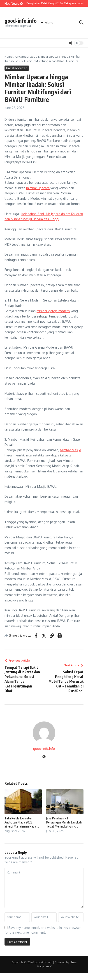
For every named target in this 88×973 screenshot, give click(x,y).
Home (9, 56)
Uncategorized (25, 56)
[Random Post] (70, 43)
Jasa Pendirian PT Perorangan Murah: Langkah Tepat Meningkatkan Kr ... (64, 822)
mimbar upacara (38, 188)
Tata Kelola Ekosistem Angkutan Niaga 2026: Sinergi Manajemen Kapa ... (22, 822)
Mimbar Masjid (70, 450)
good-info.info (21, 20)
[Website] (44, 757)
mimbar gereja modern (53, 311)
